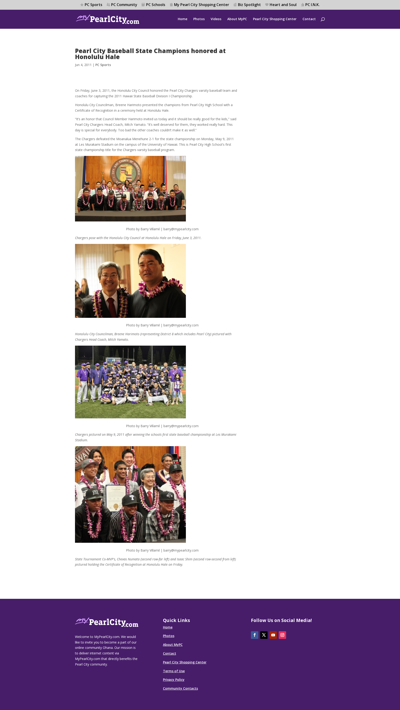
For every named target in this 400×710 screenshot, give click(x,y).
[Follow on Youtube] (273, 635)
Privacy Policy (173, 679)
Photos (199, 19)
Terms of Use (174, 671)
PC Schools (155, 5)
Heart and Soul (283, 5)
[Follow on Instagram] (282, 635)
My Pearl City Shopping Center (201, 5)
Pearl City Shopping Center (275, 19)
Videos (216, 19)
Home (182, 19)
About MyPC (237, 19)
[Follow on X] (264, 635)
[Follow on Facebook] (254, 635)
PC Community (124, 5)
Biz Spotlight (249, 5)
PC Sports (93, 5)
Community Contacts (180, 688)
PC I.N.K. (312, 5)
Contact (309, 19)
